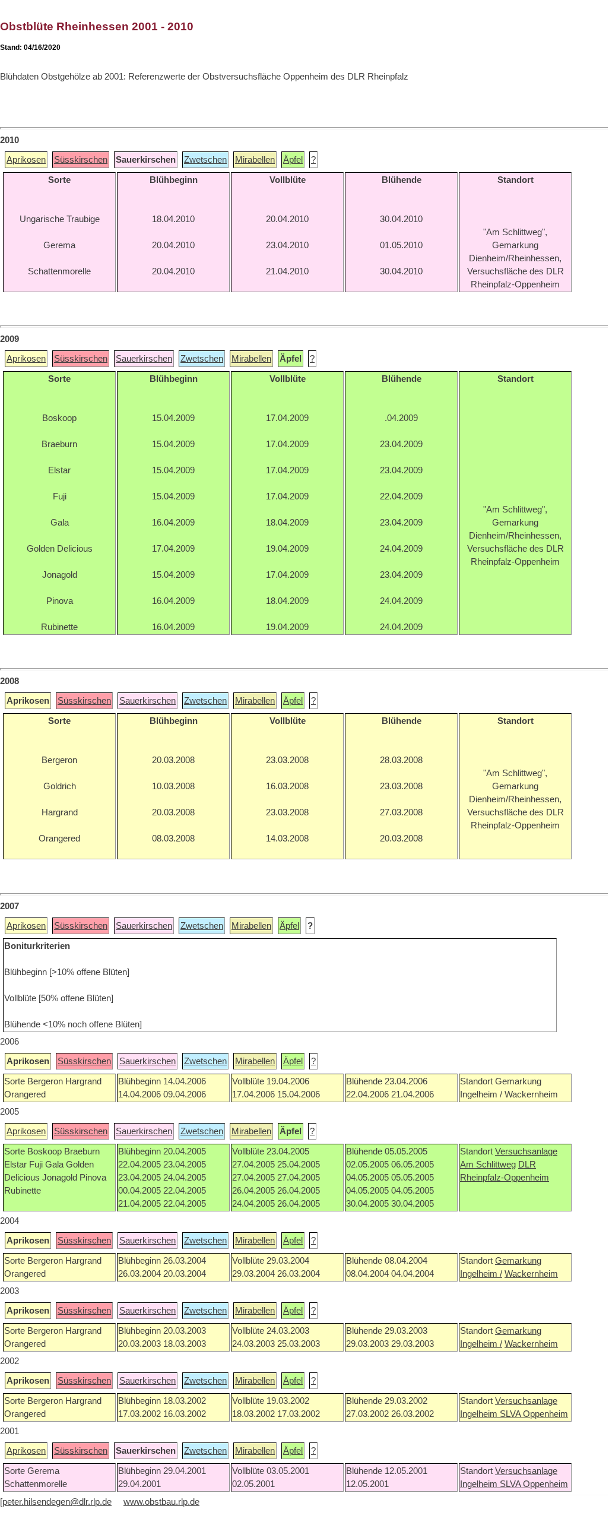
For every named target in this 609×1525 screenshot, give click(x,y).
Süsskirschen (80, 159)
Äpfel (293, 159)
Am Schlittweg (488, 1164)
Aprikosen (26, 159)
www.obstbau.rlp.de (161, 1502)
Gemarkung (518, 1260)
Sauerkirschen (144, 358)
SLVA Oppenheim (534, 1414)
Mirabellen (255, 159)
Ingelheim (480, 1414)
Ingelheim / (481, 1274)
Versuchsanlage (526, 1151)
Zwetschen (205, 159)
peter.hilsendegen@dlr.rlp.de (57, 1502)
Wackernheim (531, 1274)
